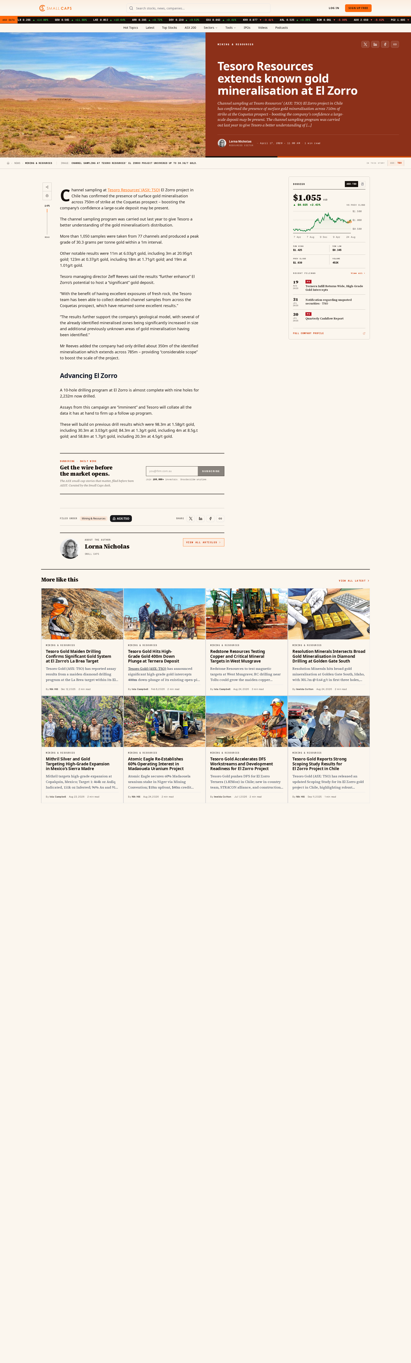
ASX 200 (190, 27)
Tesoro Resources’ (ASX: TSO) (134, 189)
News (17, 163)
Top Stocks (169, 27)
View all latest (352, 580)
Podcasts (281, 27)
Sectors (209, 27)
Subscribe (211, 471)
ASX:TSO (123, 518)
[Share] (47, 187)
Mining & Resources (94, 518)
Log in (334, 8)
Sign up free (358, 8)
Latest (150, 27)
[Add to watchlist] (362, 184)
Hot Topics (130, 27)
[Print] (47, 195)
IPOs (247, 27)
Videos (263, 27)
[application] (329, 225)
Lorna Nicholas (240, 141)
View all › (358, 273)
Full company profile (308, 333)
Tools (229, 27)
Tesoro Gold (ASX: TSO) (147, 668)
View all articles (201, 542)
